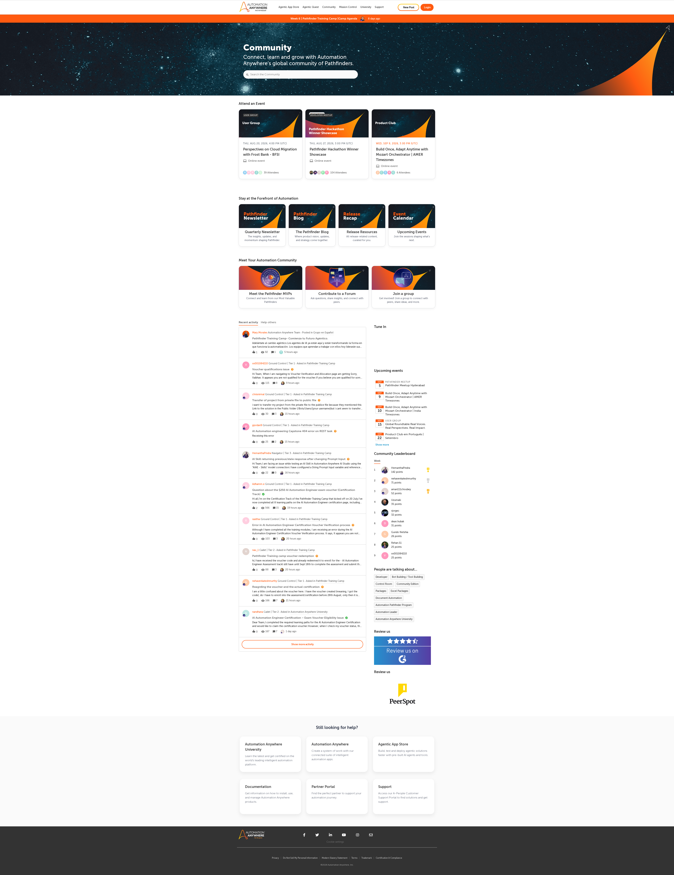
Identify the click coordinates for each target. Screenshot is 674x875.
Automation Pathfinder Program (394, 605)
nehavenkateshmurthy (264, 581)
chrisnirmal (258, 394)
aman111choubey (401, 489)
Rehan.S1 (396, 543)
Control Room (384, 584)
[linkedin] (330, 835)
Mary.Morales (259, 332)
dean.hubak (397, 521)
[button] (408, 7)
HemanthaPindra (261, 453)
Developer (381, 577)
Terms (354, 858)
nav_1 (255, 550)
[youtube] (344, 835)
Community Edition (407, 584)
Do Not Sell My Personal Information (300, 858)
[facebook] (304, 835)
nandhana (257, 612)
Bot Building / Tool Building (407, 577)
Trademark (366, 858)
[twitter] (317, 835)
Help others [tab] (268, 322)
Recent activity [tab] (248, 322)
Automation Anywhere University (394, 619)
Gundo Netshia (399, 532)
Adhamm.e (258, 484)
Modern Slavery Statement (334, 858)
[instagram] (357, 835)
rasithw (256, 519)
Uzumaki (396, 500)
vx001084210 (260, 363)
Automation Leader (386, 612)
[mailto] (371, 835)
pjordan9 (257, 425)
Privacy (275, 858)
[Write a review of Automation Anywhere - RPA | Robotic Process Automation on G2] (402, 650)
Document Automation (389, 598)
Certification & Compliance (389, 858)
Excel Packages (399, 591)
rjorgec (395, 510)
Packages (381, 591)
